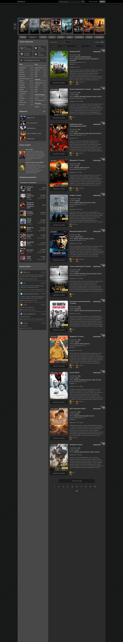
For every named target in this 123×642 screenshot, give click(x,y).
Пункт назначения (32, 123)
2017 (79, 55)
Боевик (82, 167)
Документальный (90, 310)
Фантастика (92, 133)
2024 (36, 76)
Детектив (88, 202)
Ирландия (78, 57)
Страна (94, 46)
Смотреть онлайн (59, 83)
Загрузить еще (77, 481)
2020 (79, 306)
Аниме (36, 98)
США (76, 131)
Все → (44, 111)
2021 (79, 448)
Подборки (32, 37)
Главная (23, 37)
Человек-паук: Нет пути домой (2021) (33, 319)
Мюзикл (21, 89)
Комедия (21, 85)
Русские (37, 85)
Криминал (22, 87)
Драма (94, 96)
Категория (54, 46)
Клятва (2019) (74, 372)
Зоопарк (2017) (75, 51)
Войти (102, 1)
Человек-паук (30, 138)
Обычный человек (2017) (78, 231)
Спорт (21, 96)
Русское (37, 70)
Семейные (73, 60)
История (87, 58)
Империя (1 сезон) (76, 445)
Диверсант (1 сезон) (77, 336)
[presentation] (15, 28)
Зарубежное (38, 68)
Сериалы (60, 37)
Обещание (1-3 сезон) (77, 160)
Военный (81, 58)
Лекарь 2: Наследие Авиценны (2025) (33, 290)
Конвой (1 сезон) (75, 195)
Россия (77, 341)
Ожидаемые (99, 37)
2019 (79, 376)
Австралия (78, 308)
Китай (76, 94)
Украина (77, 200)
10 (95, 487)
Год (66, 46)
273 (77, 491)
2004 (79, 340)
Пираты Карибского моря (34, 133)
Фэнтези (98, 133)
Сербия (77, 236)
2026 (36, 72)
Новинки (43, 37)
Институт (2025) (27, 328)
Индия (77, 450)
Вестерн (21, 72)
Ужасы (86, 133)
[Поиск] (83, 1)
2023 (79, 412)
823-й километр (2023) (78, 409)
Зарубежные (38, 83)
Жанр (79, 46)
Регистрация (93, 1)
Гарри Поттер (31, 117)
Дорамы (89, 37)
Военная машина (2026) (30, 279)
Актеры (70, 37)
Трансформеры (31, 128)
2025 (36, 74)
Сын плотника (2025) (29, 310)
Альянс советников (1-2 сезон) (80, 89)
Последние (62, 42)
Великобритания (86, 57)
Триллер (91, 238)
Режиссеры (79, 37)
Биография (83, 96)
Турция (77, 165)
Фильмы (52, 37)
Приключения (94, 58)
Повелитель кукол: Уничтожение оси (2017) (78, 125)
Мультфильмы (39, 100)
